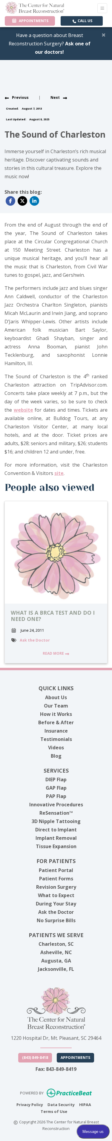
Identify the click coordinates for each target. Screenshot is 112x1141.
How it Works (56, 714)
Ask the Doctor (35, 640)
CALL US (84, 20)
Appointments (75, 1057)
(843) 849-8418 (35, 1057)
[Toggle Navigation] (102, 8)
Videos (56, 747)
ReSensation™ (56, 813)
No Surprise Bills (56, 920)
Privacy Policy (29, 1104)
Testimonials (56, 739)
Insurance (56, 731)
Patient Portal (56, 870)
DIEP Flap (56, 779)
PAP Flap (56, 796)
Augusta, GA (56, 960)
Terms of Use (54, 1111)
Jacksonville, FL (56, 969)
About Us (56, 697)
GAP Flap (56, 788)
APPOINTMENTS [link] (32, 20)
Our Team (56, 705)
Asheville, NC (56, 952)
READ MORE (54, 653)
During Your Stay (56, 903)
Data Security (61, 1104)
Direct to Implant (56, 829)
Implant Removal (56, 838)
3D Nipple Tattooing (56, 821)
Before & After (56, 722)
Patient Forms (56, 878)
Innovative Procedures (56, 804)
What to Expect (56, 895)
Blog (56, 756)
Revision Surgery (56, 887)
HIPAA (85, 1104)
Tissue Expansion (56, 846)
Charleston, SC (56, 944)
